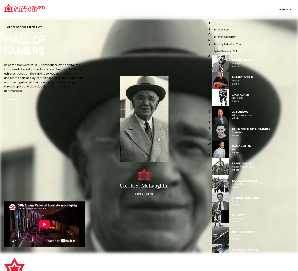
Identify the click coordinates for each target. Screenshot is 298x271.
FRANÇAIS (285, 9)
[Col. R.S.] (144, 119)
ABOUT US (83, 262)
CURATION (73, 7)
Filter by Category (225, 37)
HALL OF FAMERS (154, 11)
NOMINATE (13, 99)
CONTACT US (85, 267)
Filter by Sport (222, 29)
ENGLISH (267, 9)
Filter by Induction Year (228, 44)
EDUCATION (152, 7)
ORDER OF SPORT (77, 11)
